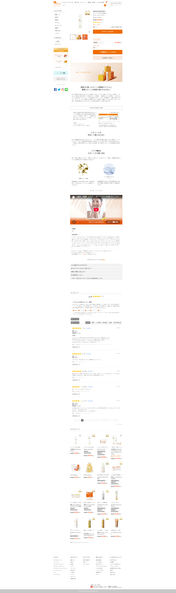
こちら (84, 254)
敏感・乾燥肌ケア (86, 560)
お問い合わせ (112, 574)
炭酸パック (57, 14)
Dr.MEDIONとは (113, 560)
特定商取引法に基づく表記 (115, 568)
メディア (97, 574)
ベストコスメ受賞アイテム (115, 564)
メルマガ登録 (98, 562)
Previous (71, 20)
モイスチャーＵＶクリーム (59, 566)
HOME (71, 542)
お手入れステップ (99, 564)
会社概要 (112, 562)
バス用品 (57, 41)
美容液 (56, 20)
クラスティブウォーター (58, 564)
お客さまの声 (112, 572)
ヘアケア (57, 33)
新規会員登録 (98, 560)
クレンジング (58, 25)
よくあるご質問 (100, 2)
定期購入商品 (73, 578)
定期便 (89, 2)
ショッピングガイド (100, 570)
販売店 (93, 2)
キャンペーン (83, 2)
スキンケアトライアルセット (102, 566)
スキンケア (75, 542)
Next (89, 20)
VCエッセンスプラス (79, 361)
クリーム (57, 22)
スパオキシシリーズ (58, 560)
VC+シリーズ (56, 562)
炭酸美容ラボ (98, 572)
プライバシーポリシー (114, 566)
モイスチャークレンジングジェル (60, 568)
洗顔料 (56, 28)
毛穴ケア (85, 562)
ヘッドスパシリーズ (58, 570)
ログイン (112, 4)
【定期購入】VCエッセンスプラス (82, 391)
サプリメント (58, 44)
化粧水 (56, 17)
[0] (106, 2)
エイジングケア (86, 564)
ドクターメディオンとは (67, 2)
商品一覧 (77, 2)
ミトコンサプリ (57, 574)
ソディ (55, 572)
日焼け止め (57, 30)
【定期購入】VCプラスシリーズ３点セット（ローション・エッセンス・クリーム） (93, 344)
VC (79, 542)
